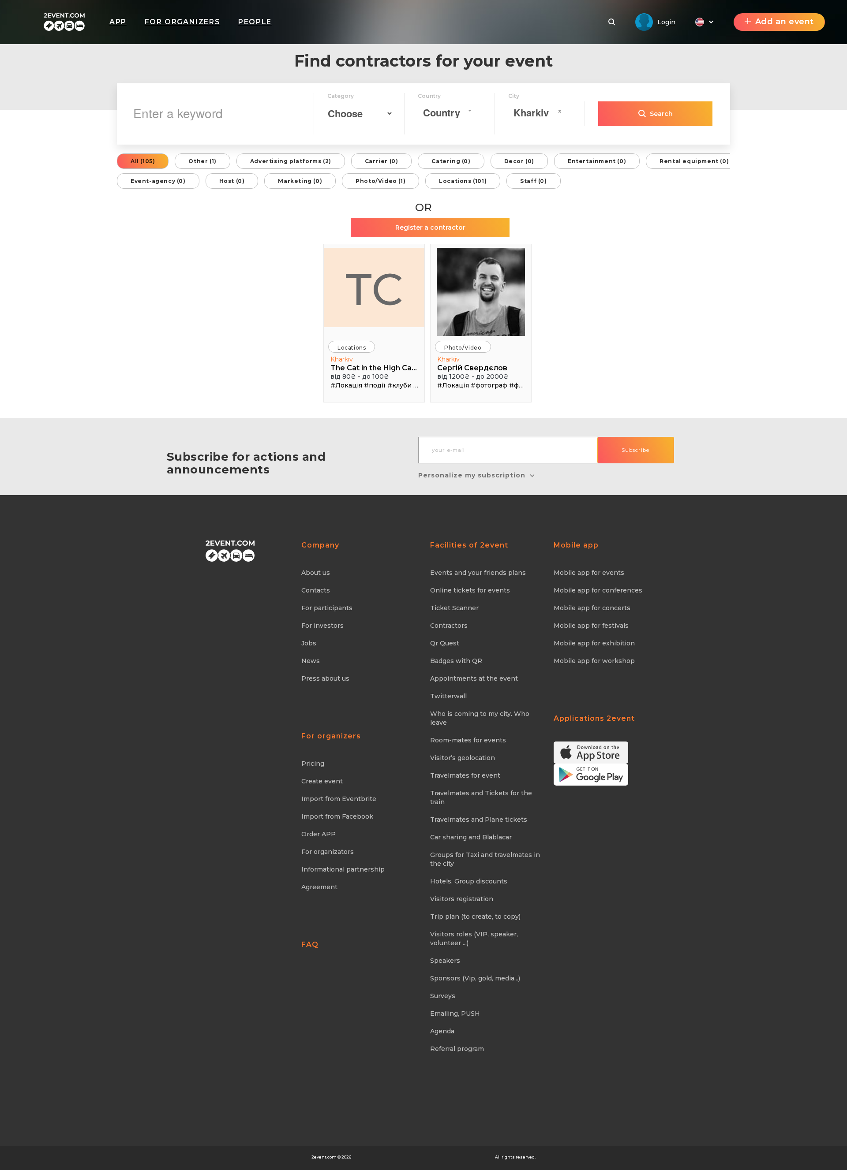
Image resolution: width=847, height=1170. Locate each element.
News (310, 661)
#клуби (399, 385)
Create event (322, 781)
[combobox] (447, 110)
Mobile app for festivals (591, 626)
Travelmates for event (465, 775)
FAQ (310, 944)
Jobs (308, 643)
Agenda (442, 1031)
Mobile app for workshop (594, 661)
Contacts (315, 590)
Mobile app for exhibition (594, 643)
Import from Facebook (337, 816)
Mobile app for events (589, 573)
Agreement (319, 887)
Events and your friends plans (478, 573)
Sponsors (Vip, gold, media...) (475, 978)
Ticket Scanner (454, 608)
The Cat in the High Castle (375, 368)
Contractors (449, 626)
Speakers (445, 961)
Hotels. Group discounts (468, 881)
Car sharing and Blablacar (471, 837)
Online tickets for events (470, 590)
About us (315, 573)
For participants (326, 608)
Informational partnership (343, 869)
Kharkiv (341, 359)
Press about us (325, 678)
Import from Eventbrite (338, 799)
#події (375, 385)
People (255, 22)
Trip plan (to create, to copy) (475, 916)
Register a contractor (430, 227)
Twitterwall (448, 696)
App (118, 22)
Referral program (457, 1049)
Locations (351, 347)
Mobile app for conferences (598, 590)
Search (661, 114)
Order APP (318, 834)
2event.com (324, 1157)
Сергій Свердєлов (472, 368)
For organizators (327, 852)
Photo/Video (463, 347)
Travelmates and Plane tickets (478, 819)
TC (374, 289)
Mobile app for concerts (592, 608)
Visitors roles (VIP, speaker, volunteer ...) (474, 938)
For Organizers (182, 22)
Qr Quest (444, 643)
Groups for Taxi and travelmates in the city (485, 859)
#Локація (346, 385)
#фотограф (489, 385)
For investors (322, 626)
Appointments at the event (474, 678)
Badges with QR (456, 661)
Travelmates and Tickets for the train (481, 797)
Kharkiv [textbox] (531, 112)
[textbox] (444, 112)
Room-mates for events (468, 740)
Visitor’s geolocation (462, 758)
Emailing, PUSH (455, 1013)
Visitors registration (461, 899)
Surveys (442, 996)
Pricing (312, 764)
